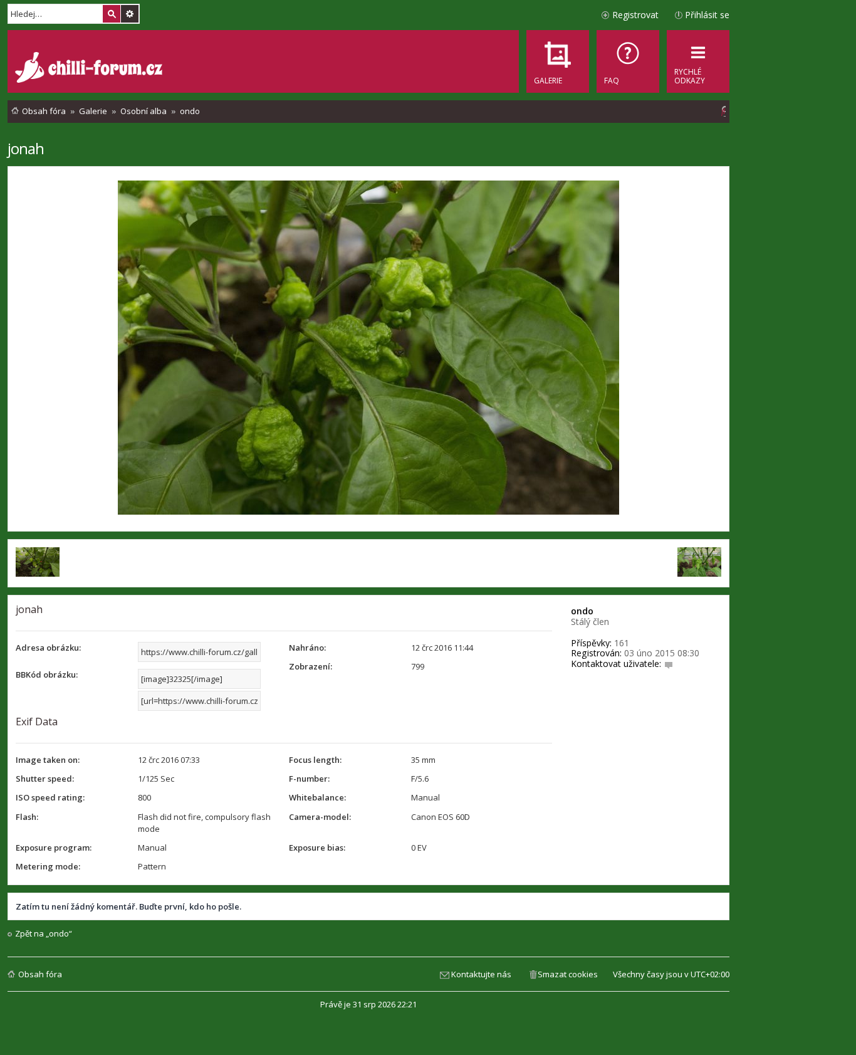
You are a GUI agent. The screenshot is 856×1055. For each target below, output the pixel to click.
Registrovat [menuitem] (635, 15)
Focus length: (315, 759)
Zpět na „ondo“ (43, 933)
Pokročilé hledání (129, 14)
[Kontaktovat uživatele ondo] (669, 663)
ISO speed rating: (50, 797)
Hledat (111, 14)
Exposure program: (53, 847)
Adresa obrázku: (48, 647)
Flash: (27, 816)
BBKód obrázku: (47, 674)
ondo (582, 611)
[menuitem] (628, 61)
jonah (26, 148)
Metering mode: (48, 866)
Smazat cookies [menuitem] (568, 974)
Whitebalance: (317, 797)
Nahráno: (307, 647)
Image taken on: (48, 759)
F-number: (309, 778)
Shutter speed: (45, 778)
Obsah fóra (40, 974)
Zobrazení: (310, 666)
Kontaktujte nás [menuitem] (481, 974)
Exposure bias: (317, 847)
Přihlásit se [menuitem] (707, 15)
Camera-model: (320, 816)
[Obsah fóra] (90, 69)
